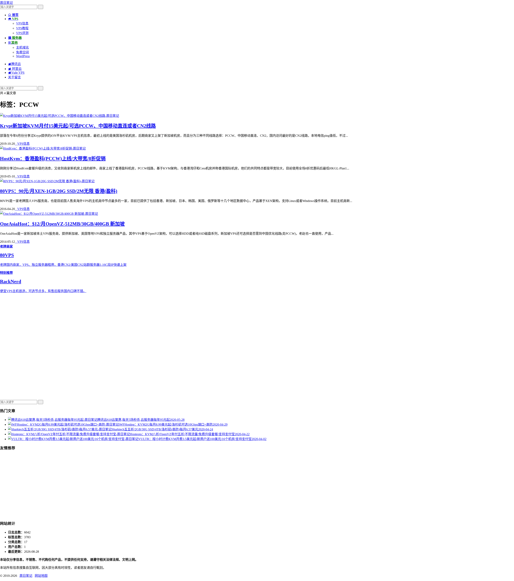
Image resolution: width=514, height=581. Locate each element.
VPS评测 (22, 33)
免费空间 (22, 52)
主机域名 (22, 47)
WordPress (23, 56)
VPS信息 (22, 23)
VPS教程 (22, 28)
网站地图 (41, 575)
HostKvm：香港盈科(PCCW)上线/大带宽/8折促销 (53, 158)
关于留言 (14, 77)
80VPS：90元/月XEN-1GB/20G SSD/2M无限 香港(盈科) (58, 191)
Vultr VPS (16, 72)
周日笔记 (6, 2)
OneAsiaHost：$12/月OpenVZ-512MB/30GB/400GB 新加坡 (62, 223)
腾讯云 (14, 64)
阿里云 (15, 68)
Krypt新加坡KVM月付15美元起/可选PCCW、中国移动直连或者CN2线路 (78, 125)
